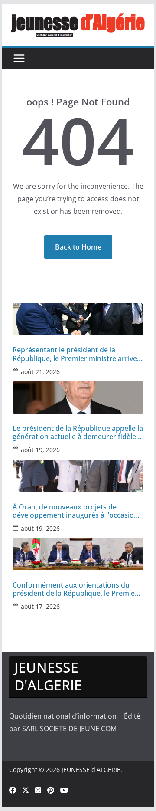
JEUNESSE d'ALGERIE (91, 769)
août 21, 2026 (40, 372)
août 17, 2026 (40, 606)
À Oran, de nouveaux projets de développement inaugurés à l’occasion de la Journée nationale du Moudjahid (75, 511)
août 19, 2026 (40, 450)
